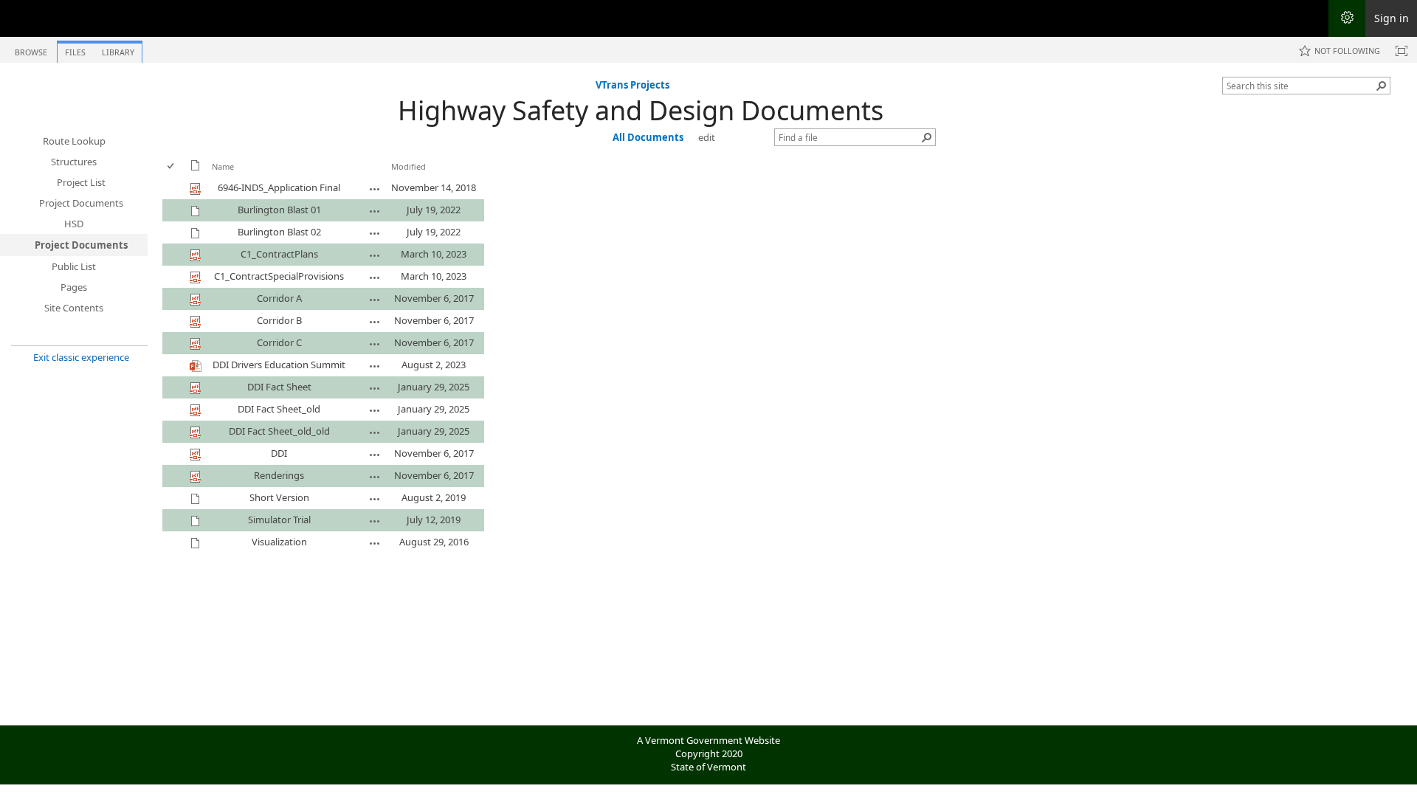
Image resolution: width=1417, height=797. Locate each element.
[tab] (31, 49)
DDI (279, 453)
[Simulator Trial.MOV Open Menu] (375, 521)
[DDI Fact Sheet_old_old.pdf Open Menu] (375, 432)
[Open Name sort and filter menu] (217, 177)
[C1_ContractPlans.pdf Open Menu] (375, 255)
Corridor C (279, 342)
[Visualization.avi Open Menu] (375, 543)
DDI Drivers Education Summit (279, 364)
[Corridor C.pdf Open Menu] (375, 344)
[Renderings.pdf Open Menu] (375, 477)
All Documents (648, 137)
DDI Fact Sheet (279, 386)
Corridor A (279, 298)
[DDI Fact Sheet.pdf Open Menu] (375, 388)
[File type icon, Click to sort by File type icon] (195, 167)
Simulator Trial (279, 519)
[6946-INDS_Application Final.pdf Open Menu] (375, 189)
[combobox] (1300, 85)
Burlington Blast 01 (279, 209)
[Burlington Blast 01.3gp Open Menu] (375, 211)
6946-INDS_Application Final (279, 187)
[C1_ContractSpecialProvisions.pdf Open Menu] (375, 277)
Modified (408, 166)
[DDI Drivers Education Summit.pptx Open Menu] (375, 366)
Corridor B (279, 320)
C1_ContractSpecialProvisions (279, 276)
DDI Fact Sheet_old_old (279, 431)
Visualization (279, 541)
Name (223, 166)
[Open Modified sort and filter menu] (396, 177)
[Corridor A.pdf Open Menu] (375, 300)
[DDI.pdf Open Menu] (375, 454)
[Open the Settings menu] (1346, 18)
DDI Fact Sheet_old (279, 408)
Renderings (279, 475)
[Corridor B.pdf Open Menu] (375, 322)
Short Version (279, 497)
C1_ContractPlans (279, 254)
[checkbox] (171, 166)
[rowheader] (174, 188)
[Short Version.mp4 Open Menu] (375, 499)
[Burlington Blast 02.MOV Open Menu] (375, 233)
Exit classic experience (81, 357)
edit (706, 137)
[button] (1381, 85)
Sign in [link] (1391, 18)
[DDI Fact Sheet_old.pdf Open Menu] (375, 410)
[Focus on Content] (1401, 51)
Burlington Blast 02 (279, 231)
